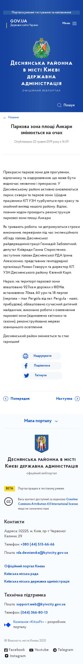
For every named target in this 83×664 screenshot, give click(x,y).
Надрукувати (43, 356)
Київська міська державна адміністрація (36, 582)
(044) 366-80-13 (34, 613)
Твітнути (41, 375)
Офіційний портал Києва (24, 566)
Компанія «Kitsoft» (28, 622)
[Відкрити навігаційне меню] (74, 23)
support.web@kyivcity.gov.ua (40, 604)
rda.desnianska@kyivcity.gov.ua (42, 553)
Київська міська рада (21, 574)
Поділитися (42, 365)
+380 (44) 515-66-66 (37, 545)
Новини (13, 117)
